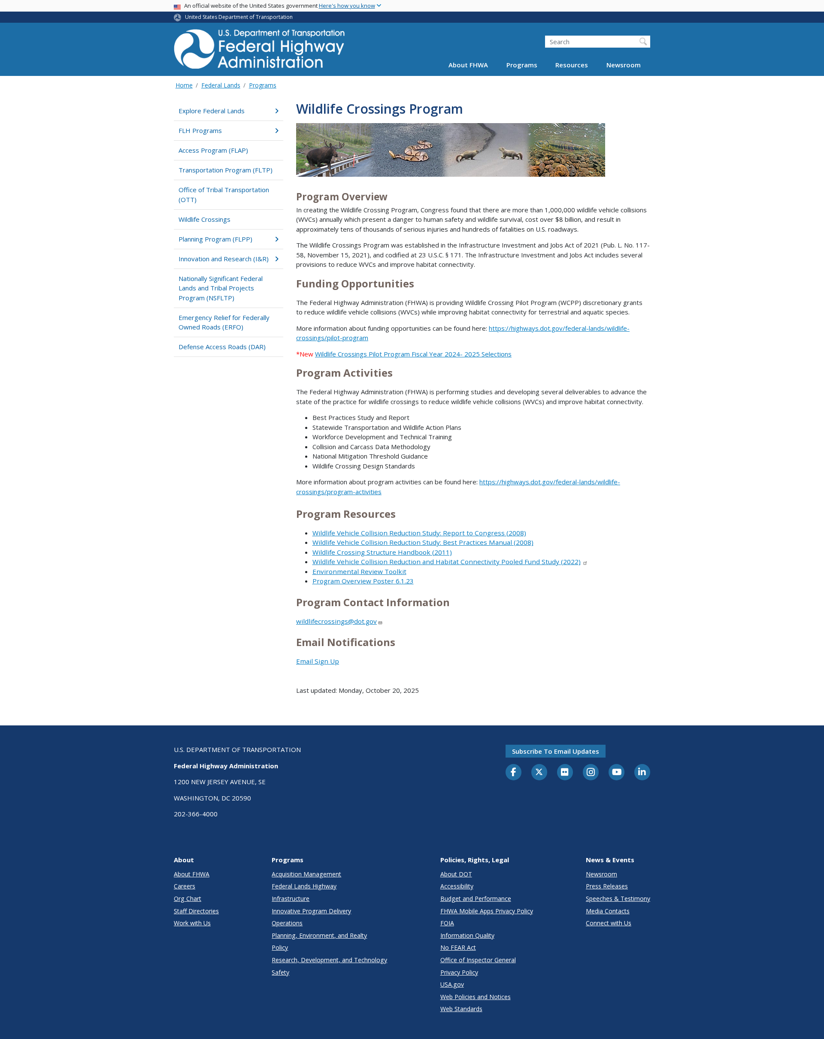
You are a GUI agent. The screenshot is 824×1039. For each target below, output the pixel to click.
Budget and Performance (475, 898)
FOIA (447, 923)
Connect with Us (608, 923)
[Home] (259, 51)
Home (184, 85)
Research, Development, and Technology (329, 960)
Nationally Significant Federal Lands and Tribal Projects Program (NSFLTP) (221, 288)
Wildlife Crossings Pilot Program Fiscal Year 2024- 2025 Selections (413, 354)
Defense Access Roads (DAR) (222, 346)
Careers (184, 886)
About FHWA (468, 65)
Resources (571, 65)
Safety (280, 972)
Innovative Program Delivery (311, 911)
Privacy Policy (459, 972)
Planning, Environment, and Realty (319, 935)
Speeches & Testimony (618, 898)
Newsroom (623, 65)
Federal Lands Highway (304, 886)
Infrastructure (290, 898)
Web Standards (461, 1009)
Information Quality (467, 935)
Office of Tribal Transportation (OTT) (224, 194)
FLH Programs (200, 130)
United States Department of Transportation (239, 17)
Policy (280, 947)
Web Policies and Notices (475, 997)
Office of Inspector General (478, 960)
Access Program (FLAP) (213, 150)
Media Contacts (608, 911)
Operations (287, 923)
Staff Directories (196, 911)
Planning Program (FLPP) (215, 239)
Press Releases (607, 886)
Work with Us (192, 923)
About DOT (456, 874)
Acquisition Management (306, 874)
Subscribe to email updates (555, 751)
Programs (521, 65)
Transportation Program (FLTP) (226, 170)
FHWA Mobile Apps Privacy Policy (486, 911)
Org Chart (187, 898)
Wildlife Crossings (204, 219)
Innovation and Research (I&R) (224, 258)
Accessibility (456, 886)
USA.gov (452, 984)
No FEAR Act (458, 947)
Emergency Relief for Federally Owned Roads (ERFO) (224, 322)
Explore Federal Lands (212, 110)
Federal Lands (220, 85)
